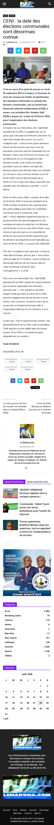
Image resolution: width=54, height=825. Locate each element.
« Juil (5, 718)
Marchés (9, 633)
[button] (50, 4)
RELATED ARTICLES (14, 482)
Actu (13, 11)
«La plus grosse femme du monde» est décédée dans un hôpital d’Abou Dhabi (15, 408)
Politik (23, 810)
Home (5, 11)
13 (28, 697)
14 (34, 697)
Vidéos (8, 655)
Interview (10, 628)
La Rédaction (11, 42)
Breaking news (13, 615)
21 (34, 702)
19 (21, 702)
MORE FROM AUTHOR (37, 482)
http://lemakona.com (27, 447)
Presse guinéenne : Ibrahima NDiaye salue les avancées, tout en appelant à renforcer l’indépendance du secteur (35, 528)
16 (47, 697)
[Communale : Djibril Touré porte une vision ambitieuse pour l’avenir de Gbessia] (10, 507)
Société (12, 16)
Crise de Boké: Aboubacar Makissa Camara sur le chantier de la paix (40, 408)
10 (6, 697)
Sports (8, 651)
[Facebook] (27, 468)
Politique (9, 642)
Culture (9, 620)
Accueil (6, 810)
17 (6, 702)
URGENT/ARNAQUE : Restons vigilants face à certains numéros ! (33, 493)
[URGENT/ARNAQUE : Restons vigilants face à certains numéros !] (10, 493)
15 (40, 697)
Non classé (11, 637)
